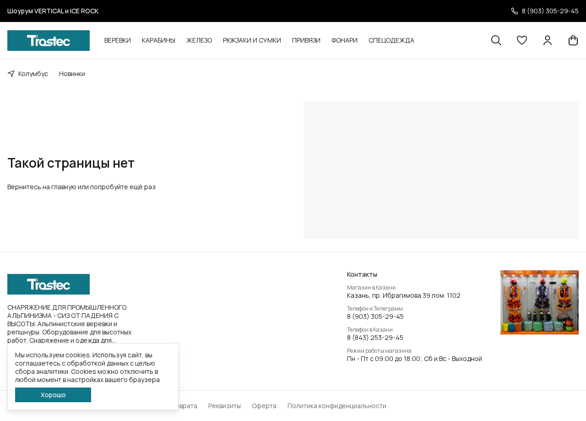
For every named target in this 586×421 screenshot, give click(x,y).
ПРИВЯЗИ (306, 40)
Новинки (72, 73)
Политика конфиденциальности (337, 406)
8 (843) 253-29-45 (375, 338)
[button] (521, 40)
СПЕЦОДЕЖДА (391, 40)
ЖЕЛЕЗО (199, 40)
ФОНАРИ (344, 40)
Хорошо (53, 394)
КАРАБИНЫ (158, 40)
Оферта (264, 406)
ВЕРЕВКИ (117, 40)
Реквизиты (224, 406)
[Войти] (547, 40)
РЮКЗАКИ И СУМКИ (252, 40)
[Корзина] (573, 40)
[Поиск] (496, 40)
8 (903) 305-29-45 (375, 316)
